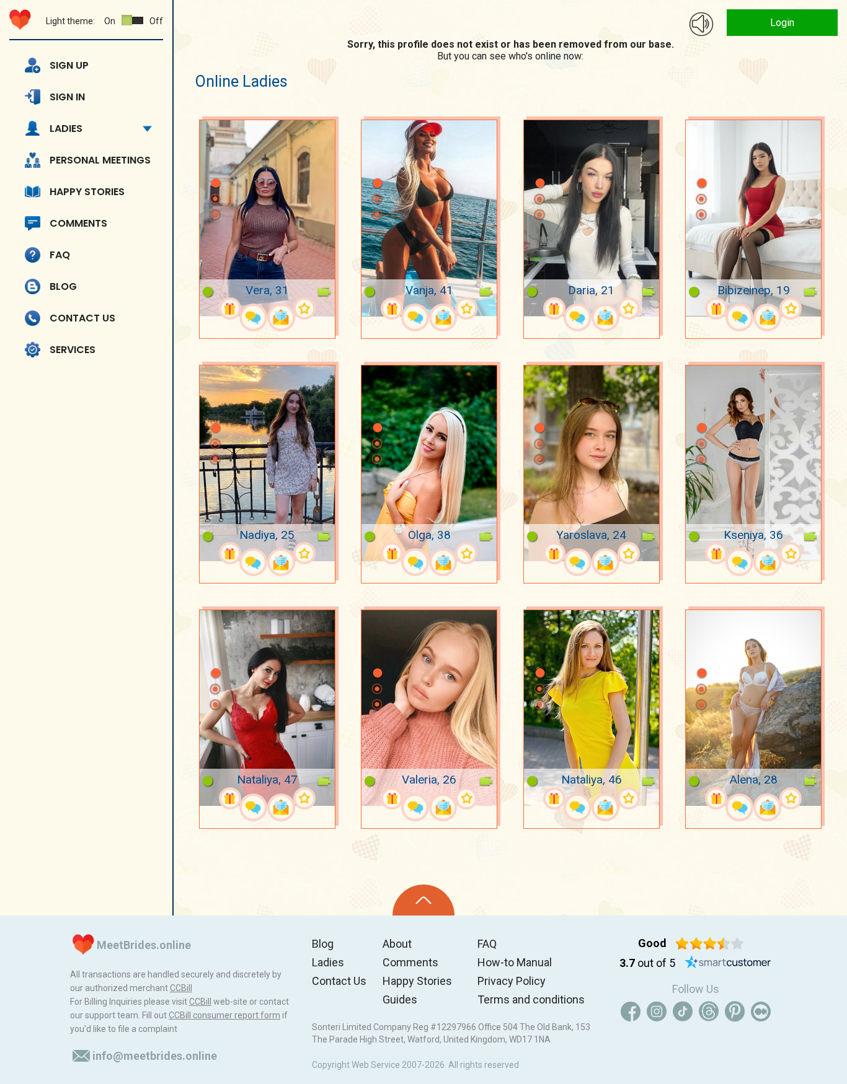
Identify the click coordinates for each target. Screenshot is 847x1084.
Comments (78, 223)
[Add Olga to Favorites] (466, 553)
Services (72, 350)
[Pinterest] (735, 1012)
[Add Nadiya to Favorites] (304, 553)
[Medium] (761, 1012)
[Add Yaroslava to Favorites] (629, 553)
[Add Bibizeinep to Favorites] (790, 308)
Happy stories (87, 192)
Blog (63, 286)
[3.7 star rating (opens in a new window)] (709, 943)
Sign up (69, 65)
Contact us (82, 318)
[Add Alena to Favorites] (790, 798)
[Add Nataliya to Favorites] (304, 798)
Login (782, 22)
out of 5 (647, 962)
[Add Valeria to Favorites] (466, 798)
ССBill (181, 988)
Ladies (66, 128)
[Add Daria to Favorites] (629, 308)
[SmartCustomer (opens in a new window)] (728, 963)
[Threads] (709, 1012)
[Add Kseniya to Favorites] (790, 553)
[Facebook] (631, 1012)
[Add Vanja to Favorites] (466, 308)
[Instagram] (657, 1012)
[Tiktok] (683, 1012)
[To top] (423, 900)
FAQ (60, 255)
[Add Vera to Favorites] (304, 308)
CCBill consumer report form (224, 1015)
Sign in (67, 97)
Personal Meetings (100, 160)
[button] (215, 164)
